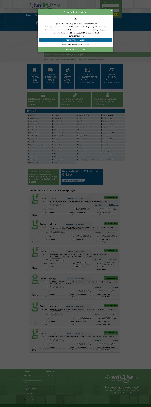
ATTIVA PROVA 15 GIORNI (75, 40)
